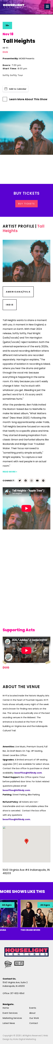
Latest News (9, 1023)
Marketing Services (12, 1018)
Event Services (10, 1013)
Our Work (34, 1018)
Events (32, 1007)
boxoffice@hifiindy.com (16, 790)
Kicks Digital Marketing (24, 1039)
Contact (33, 1023)
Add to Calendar (17, 88)
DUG (5, 52)
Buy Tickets (26, 203)
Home (6, 1007)
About (32, 1013)
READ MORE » (10, 471)
